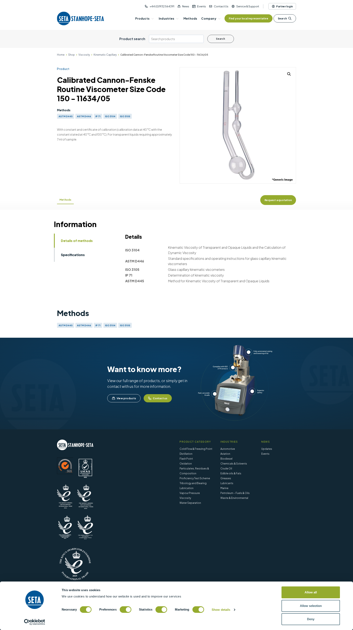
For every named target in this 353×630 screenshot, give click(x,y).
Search (282, 18)
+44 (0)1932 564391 (162, 6)
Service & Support (247, 6)
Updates (266, 448)
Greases (225, 478)
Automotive (227, 448)
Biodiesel (226, 458)
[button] (289, 74)
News (185, 6)
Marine (224, 488)
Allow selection (311, 606)
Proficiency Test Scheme (195, 478)
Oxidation (186, 463)
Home (61, 54)
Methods (65, 199)
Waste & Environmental (234, 498)
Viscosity (84, 54)
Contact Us (221, 6)
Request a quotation (278, 199)
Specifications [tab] (73, 255)
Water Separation (190, 502)
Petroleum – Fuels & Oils (235, 493)
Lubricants (226, 483)
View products (126, 398)
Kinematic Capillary (105, 54)
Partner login (284, 6)
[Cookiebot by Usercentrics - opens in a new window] (35, 622)
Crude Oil (226, 468)
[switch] (125, 609)
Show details (221, 609)
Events (201, 6)
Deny (310, 619)
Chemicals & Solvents (233, 463)
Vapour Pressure (190, 493)
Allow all (311, 592)
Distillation (186, 453)
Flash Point (186, 458)
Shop (71, 54)
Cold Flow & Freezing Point (196, 448)
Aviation (225, 453)
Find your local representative (248, 18)
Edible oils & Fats (230, 473)
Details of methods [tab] (77, 241)
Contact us (160, 398)
